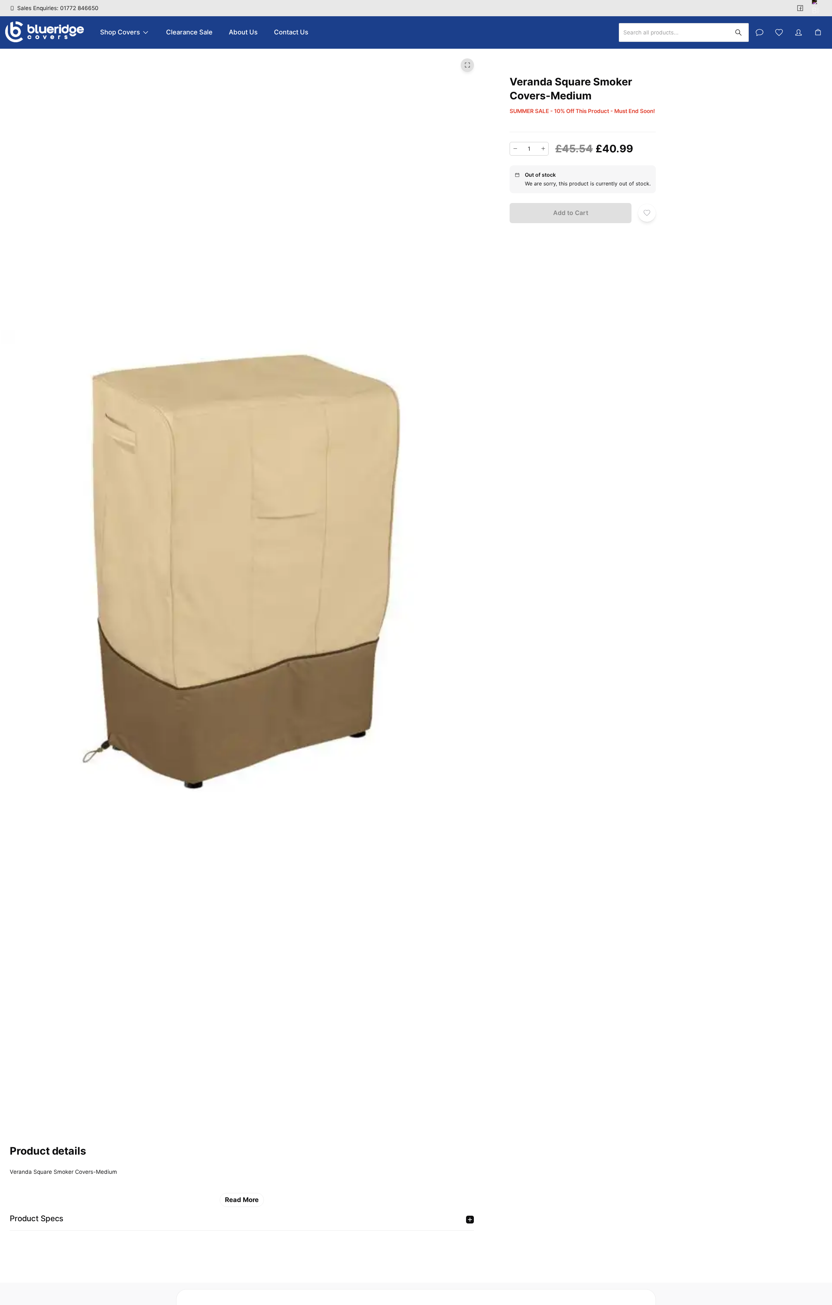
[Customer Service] (759, 32)
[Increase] (543, 149)
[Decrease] (515, 149)
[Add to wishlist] (647, 213)
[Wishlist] (779, 32)
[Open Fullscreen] (467, 64)
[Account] (798, 32)
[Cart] (818, 32)
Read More (242, 1200)
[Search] (738, 32)
